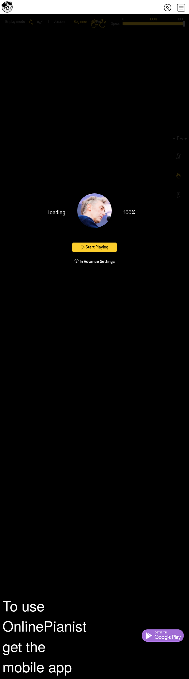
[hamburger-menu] (181, 8)
